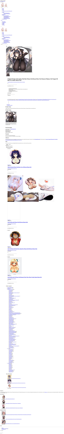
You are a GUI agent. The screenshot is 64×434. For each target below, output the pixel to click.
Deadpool (10, 364)
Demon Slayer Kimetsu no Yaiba (12, 331)
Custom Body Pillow (6, 15)
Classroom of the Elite (11, 330)
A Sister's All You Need (11, 340)
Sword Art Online (11, 347)
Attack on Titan (10, 322)
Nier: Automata (10, 361)
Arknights (10, 358)
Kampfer (10, 309)
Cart (1, 20)
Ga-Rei (10, 308)
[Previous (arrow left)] (0, 433)
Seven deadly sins (11, 328)
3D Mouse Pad (50, 99)
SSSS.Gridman (10, 293)
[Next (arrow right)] (1, 433)
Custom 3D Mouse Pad (6, 17)
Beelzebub (10, 297)
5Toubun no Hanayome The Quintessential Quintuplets (15, 313)
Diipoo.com (46, 392)
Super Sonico (10, 346)
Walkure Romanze (11, 319)
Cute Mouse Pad (10, 370)
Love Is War (10, 310)
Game (3, 10)
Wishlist (3, 23)
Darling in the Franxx (11, 300)
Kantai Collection (11, 371)
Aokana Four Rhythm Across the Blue (13, 304)
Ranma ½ (10, 335)
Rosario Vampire (11, 323)
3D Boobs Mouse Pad (45, 99)
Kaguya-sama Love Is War (12, 337)
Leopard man (10, 367)
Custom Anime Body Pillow (7, 16)
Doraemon (10, 301)
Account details (4, 22)
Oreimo (10, 326)
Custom (3, 12)
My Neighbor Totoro (11, 311)
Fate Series (10, 355)
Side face (10, 368)
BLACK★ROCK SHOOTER (12, 314)
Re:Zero (10, 345)
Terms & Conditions (5, 428)
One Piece (15, 250)
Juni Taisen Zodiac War (11, 338)
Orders (3, 24)
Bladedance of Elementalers (12, 327)
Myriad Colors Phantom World (12, 332)
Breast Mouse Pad (54, 99)
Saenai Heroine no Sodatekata (12, 318)
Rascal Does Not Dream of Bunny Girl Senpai (30, 99)
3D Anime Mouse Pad (39, 99)
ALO (9, 325)
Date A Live (15, 168)
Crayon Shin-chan (11, 298)
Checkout (4, 1)
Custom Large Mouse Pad (7, 18)
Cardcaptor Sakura (11, 333)
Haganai (15, 223)
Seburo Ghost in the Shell (11, 305)
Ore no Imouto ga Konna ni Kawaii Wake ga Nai (14, 312)
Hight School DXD (11, 295)
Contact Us (4, 429)
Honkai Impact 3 (11, 351)
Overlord (10, 316)
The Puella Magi (11, 317)
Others (3, 11)
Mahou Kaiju (10, 353)
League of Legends (11, 360)
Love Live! (10, 343)
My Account (3, 21)
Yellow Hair (10, 365)
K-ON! (10, 303)
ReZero (10, 306)
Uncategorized (9, 363)
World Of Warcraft (11, 362)
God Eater (10, 357)
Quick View (9, 246)
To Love (10, 294)
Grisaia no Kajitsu (11, 296)
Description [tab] (8, 104)
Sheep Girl (10, 366)
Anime (3, 9)
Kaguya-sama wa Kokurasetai (12, 339)
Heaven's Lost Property (11, 302)
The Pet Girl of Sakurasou (12, 336)
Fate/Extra (10, 352)
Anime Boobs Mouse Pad (21, 99)
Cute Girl (10, 369)
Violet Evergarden (11, 307)
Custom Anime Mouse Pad (7, 13)
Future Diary (10, 329)
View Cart (1, 1)
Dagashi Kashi (10, 299)
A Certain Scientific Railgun (12, 334)
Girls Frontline (10, 350)
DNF (9, 359)
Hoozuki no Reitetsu (11, 321)
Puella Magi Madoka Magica (12, 344)
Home (3, 8)
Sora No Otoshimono (11, 324)
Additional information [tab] (9, 105)
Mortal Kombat (10, 356)
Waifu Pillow (3, 14)
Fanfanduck (10, 315)
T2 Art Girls (10, 354)
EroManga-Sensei (11, 320)
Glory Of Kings (10, 349)
